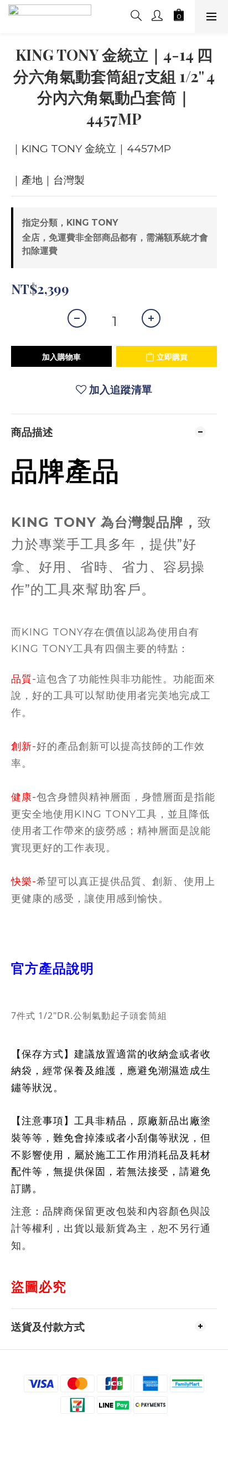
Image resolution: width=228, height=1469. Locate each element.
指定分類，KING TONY (70, 222)
